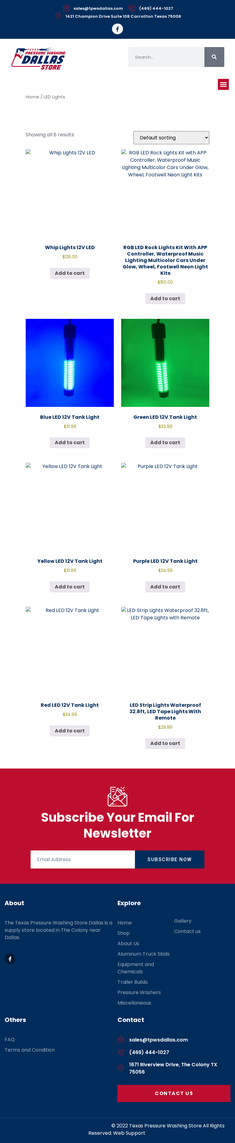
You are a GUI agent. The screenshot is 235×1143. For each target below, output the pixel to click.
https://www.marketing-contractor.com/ (60, 1125)
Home (32, 97)
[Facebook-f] (117, 29)
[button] (223, 84)
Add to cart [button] (70, 273)
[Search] (214, 57)
